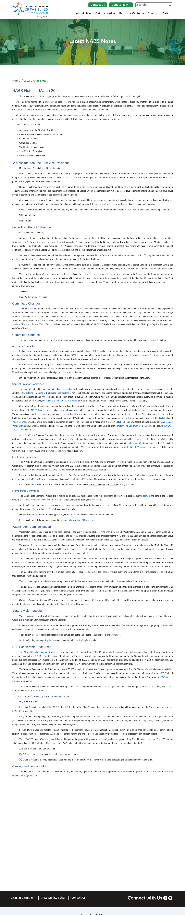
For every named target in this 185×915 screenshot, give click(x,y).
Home (16, 80)
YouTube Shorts (19, 422)
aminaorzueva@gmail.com (24, 775)
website (95, 499)
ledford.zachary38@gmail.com (102, 484)
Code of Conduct (22, 898)
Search (170, 5)
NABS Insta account (40, 410)
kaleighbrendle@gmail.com (137, 378)
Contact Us (98, 5)
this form (143, 496)
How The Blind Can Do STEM (133, 426)
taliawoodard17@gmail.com (82, 520)
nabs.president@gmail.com (38, 499)
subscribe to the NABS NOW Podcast (59, 400)
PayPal (55, 499)
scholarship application (44, 652)
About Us (82, 13)
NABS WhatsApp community (144, 447)
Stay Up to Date (158, 13)
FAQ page (165, 677)
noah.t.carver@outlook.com (139, 443)
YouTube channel (122, 422)
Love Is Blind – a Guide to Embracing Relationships (45, 393)
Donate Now (119, 5)
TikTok (162, 418)
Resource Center (130, 13)
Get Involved (103, 13)
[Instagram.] (170, 898)
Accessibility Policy (53, 897)
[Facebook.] (165, 898)
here (26, 539)
